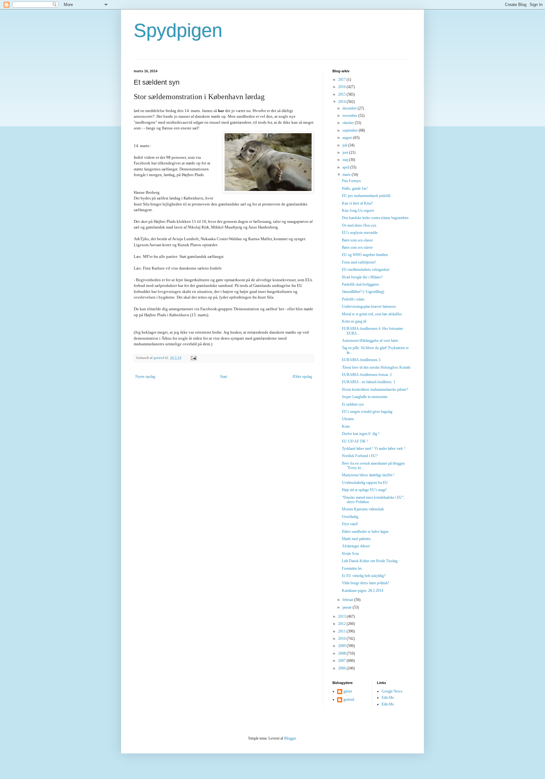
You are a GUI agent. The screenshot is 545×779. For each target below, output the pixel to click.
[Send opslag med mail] (193, 358)
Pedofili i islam (353, 299)
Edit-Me (388, 697)
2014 (342, 101)
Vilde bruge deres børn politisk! (365, 583)
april (346, 167)
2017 (342, 79)
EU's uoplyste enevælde (360, 232)
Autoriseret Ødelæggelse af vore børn (370, 340)
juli (345, 145)
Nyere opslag (145, 376)
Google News (392, 691)
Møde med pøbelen (356, 539)
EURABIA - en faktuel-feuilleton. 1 (368, 382)
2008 (342, 653)
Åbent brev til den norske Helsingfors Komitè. (376, 367)
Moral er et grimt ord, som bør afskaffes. (372, 314)
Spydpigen (178, 30)
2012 (342, 623)
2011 (342, 631)
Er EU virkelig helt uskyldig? (363, 576)
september (351, 130)
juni (346, 152)
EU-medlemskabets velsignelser (366, 269)
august (348, 137)
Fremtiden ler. (352, 568)
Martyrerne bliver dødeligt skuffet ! (368, 475)
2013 (342, 616)
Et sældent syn (353, 404)
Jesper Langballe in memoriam (364, 397)
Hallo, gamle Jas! (355, 188)
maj (346, 160)
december (350, 108)
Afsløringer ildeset (356, 546)
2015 (342, 94)
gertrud (348, 699)
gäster (347, 691)
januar (348, 607)
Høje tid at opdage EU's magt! (364, 490)
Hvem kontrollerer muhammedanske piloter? (375, 389)
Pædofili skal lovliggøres (360, 284)
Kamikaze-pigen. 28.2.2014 (362, 590)
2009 (342, 646)
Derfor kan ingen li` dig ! (360, 433)
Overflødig (350, 516)
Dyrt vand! (350, 524)
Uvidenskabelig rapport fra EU (365, 482)
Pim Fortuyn (351, 181)
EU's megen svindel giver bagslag (367, 411)
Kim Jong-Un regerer (358, 210)
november (350, 115)
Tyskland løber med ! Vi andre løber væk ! (373, 448)
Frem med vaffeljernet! (359, 262)
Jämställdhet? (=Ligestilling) (363, 291)
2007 (342, 660)
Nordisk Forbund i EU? (360, 456)
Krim (346, 426)
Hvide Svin (350, 553)
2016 (342, 87)
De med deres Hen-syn (359, 225)
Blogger (290, 738)
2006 (342, 668)
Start (223, 376)
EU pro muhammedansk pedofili (366, 195)
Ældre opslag (302, 376)
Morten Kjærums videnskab (363, 509)
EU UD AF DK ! (355, 441)
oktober (349, 123)
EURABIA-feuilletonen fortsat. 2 (367, 374)
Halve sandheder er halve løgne (365, 531)
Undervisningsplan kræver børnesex (369, 306)
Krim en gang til (354, 321)
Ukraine (348, 419)
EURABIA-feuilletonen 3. (361, 360)
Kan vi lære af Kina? (357, 203)
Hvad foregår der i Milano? (362, 277)
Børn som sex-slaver (357, 240)
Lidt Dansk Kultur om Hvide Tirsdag (369, 561)
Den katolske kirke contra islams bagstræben (375, 218)
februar (348, 600)
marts (347, 174)
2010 (342, 638)
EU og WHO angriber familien (365, 255)
